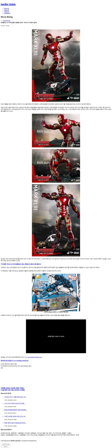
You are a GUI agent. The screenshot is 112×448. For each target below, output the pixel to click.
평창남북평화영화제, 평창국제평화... (15, 410)
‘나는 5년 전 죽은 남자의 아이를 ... (14, 403)
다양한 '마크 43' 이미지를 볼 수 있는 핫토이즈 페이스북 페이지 (21, 264)
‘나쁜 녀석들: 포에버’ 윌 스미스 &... (15, 416)
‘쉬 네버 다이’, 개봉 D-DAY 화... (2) (15, 397)
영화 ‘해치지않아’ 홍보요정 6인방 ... (15, 423)
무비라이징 (6, 20)
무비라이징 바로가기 (7, 360)
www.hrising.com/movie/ (21, 360)
